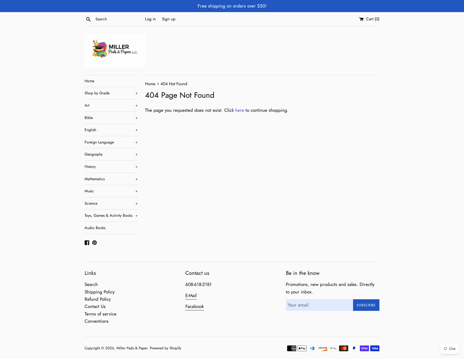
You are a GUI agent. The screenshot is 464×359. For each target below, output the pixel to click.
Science (111, 203)
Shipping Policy (100, 292)
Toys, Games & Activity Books (111, 215)
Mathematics (111, 179)
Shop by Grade (111, 93)
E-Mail (191, 295)
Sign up (168, 19)
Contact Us (95, 306)
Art (111, 105)
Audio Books (95, 228)
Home (89, 81)
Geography (111, 154)
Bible (111, 117)
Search (91, 284)
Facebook (194, 306)
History (111, 166)
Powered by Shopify (165, 348)
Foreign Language (111, 142)
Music (111, 191)
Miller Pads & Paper (131, 348)
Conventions (97, 321)
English (111, 130)
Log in (150, 19)
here (239, 110)
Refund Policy (98, 299)
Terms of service (100, 314)
